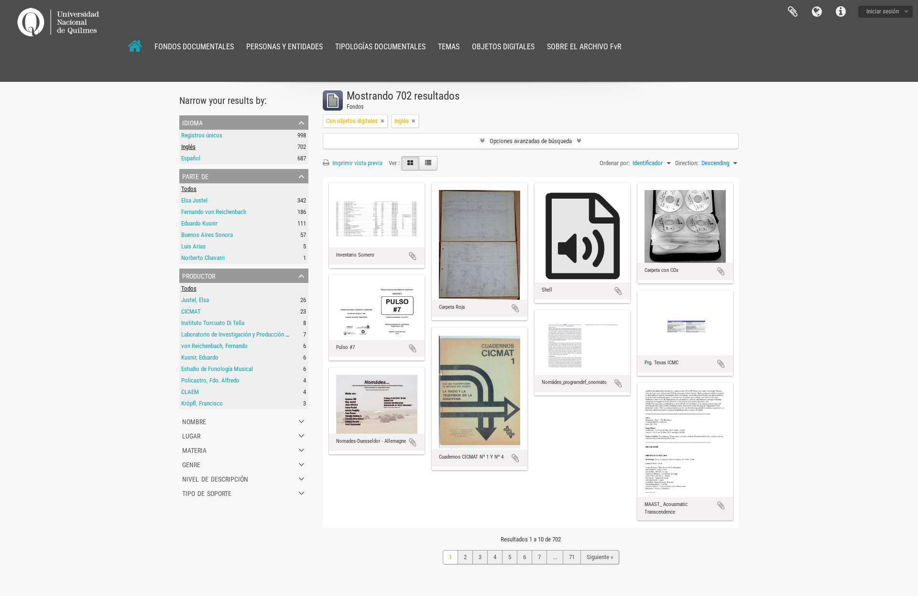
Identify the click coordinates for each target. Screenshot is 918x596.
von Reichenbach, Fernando (214, 345)
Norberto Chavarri (203, 257)
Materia (194, 449)
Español (190, 158)
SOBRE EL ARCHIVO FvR (584, 46)
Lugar (191, 435)
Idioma (817, 12)
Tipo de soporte (206, 492)
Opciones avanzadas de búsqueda (531, 141)
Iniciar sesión (882, 11)
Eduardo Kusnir (199, 223)
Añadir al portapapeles (412, 256)
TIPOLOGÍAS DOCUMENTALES (380, 46)
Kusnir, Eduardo (200, 357)
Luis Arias (193, 246)
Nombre (194, 421)
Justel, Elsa (195, 300)
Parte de (195, 175)
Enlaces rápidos (840, 12)
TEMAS (448, 46)
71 (572, 557)
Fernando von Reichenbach (213, 211)
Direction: (687, 163)
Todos (189, 188)
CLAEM (190, 391)
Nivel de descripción (215, 478)
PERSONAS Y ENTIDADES (284, 46)
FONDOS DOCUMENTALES (194, 46)
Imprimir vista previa (356, 163)
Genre (191, 464)
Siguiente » (600, 557)
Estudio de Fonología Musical (217, 368)
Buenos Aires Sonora (207, 234)
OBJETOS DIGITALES (503, 46)
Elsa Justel (194, 200)
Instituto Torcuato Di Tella (212, 322)
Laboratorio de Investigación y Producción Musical (243, 334)
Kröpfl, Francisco (202, 403)
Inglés (188, 146)
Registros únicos (201, 135)
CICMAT (191, 311)
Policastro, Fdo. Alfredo (210, 380)
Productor (198, 275)
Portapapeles (793, 12)
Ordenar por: (615, 163)
